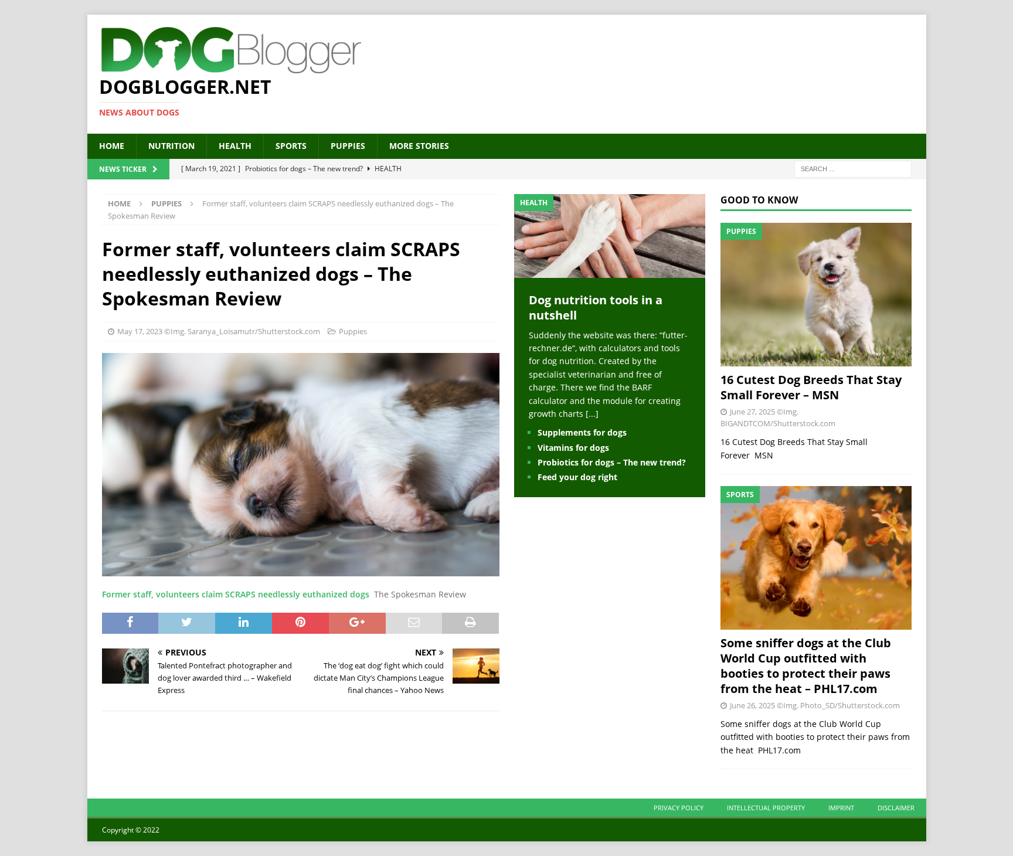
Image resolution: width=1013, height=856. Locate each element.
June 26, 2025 (752, 705)
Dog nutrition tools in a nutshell (595, 307)
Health (235, 145)
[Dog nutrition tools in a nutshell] (609, 270)
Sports (291, 145)
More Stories (419, 145)
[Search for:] (853, 168)
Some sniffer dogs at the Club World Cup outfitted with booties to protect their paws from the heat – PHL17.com (805, 666)
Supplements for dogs (582, 432)
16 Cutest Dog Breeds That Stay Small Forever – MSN (811, 387)
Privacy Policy (678, 807)
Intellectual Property (766, 807)
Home (111, 145)
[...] (592, 413)
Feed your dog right (577, 477)
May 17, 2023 (139, 331)
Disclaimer (896, 807)
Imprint (841, 807)
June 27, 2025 (752, 411)
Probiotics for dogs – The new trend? (612, 462)
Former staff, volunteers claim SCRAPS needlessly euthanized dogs (235, 594)
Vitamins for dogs (573, 447)
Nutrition (171, 145)
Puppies (348, 145)
